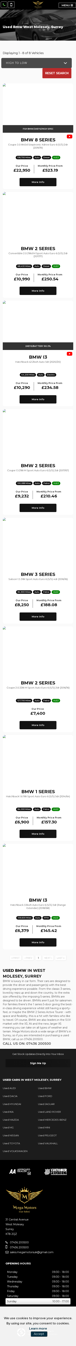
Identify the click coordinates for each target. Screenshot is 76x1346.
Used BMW (44, 1088)
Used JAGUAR (46, 1104)
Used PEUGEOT (47, 1135)
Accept (39, 1334)
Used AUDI (9, 1088)
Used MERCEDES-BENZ (52, 1119)
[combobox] (36, 63)
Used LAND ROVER (49, 1111)
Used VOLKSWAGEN (15, 1151)
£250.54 (50, 277)
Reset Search (57, 73)
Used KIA (8, 1111)
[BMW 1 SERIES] (38, 759)
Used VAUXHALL (48, 1143)
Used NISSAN (11, 1135)
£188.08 (49, 603)
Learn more (38, 1328)
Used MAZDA (11, 1119)
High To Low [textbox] (16, 63)
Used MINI (44, 1127)
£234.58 (50, 386)
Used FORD (45, 1096)
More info (38, 182)
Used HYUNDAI (12, 1104)
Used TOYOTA (11, 1143)
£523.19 (50, 169)
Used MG (8, 1127)
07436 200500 (19, 1242)
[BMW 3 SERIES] (38, 542)
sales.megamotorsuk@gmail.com (31, 1252)
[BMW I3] (38, 868)
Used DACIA (10, 1096)
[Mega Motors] (38, 4)
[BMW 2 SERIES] (38, 216)
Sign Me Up (38, 1063)
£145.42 (48, 929)
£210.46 (49, 495)
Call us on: (27, 1044)
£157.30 (49, 821)
